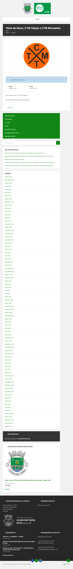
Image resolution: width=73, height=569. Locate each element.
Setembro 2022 (9, 240)
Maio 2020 (7, 328)
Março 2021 (8, 297)
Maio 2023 (7, 214)
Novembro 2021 (9, 271)
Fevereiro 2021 (9, 300)
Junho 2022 (8, 249)
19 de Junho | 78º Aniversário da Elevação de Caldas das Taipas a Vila (28, 480)
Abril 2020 (7, 331)
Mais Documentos (8, 555)
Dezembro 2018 (9, 382)
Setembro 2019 (9, 353)
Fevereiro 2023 (9, 224)
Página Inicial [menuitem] (66, 564)
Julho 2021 (8, 284)
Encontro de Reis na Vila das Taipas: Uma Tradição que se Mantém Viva (24, 153)
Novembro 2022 (9, 233)
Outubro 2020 (8, 312)
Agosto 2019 (8, 357)
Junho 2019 (8, 363)
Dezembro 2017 (9, 420)
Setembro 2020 (9, 316)
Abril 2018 (7, 407)
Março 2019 (8, 372)
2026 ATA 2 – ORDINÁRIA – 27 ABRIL (13, 536)
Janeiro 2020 (8, 341)
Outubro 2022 (8, 237)
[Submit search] (58, 143)
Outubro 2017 (8, 426)
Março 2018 (8, 410)
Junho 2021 (8, 287)
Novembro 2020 (9, 309)
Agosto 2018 (8, 395)
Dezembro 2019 (9, 344)
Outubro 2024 (8, 183)
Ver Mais (7, 489)
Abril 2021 (7, 293)
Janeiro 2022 (8, 265)
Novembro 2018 (9, 385)
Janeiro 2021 (8, 303)
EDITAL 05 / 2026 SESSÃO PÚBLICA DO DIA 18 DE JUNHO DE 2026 (19, 542)
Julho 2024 (8, 186)
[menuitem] (31, 116)
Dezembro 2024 (9, 180)
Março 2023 (8, 221)
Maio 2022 (7, 252)
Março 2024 (8, 196)
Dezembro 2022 (9, 230)
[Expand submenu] (56, 119)
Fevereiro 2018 (9, 413)
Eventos (13, 33)
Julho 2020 (8, 322)
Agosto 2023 (8, 205)
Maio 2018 (7, 404)
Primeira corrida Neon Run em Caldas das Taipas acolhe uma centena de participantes (29, 165)
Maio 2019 (7, 366)
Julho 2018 (8, 398)
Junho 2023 (8, 211)
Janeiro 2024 (8, 199)
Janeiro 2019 (8, 379)
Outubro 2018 (8, 388)
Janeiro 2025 (8, 177)
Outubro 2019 (8, 350)
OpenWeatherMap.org (24, 439)
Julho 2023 (8, 208)
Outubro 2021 (8, 274)
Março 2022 (8, 259)
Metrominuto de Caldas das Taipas (14, 159)
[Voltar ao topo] (68, 560)
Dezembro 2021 (9, 268)
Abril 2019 (7, 369)
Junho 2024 (8, 189)
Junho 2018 (8, 401)
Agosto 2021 (8, 281)
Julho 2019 (8, 360)
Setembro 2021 (9, 278)
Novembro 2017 (9, 423)
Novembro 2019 (9, 347)
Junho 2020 (8, 325)
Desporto (10, 107)
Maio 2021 (7, 290)
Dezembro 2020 (9, 306)
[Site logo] (36, 13)
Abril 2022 (7, 256)
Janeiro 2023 (8, 227)
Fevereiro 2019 (9, 376)
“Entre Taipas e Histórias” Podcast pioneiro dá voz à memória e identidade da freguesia (30, 162)
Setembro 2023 (9, 202)
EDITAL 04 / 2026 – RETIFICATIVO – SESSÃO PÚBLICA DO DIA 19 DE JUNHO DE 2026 (18, 549)
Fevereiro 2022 (9, 262)
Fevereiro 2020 (9, 338)
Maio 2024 (7, 192)
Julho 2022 (8, 246)
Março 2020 (8, 334)
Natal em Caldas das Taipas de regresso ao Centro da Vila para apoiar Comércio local (29, 156)
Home (7, 33)
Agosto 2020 (8, 319)
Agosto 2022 (8, 243)
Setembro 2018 (9, 391)
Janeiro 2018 (8, 417)
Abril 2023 (7, 218)
